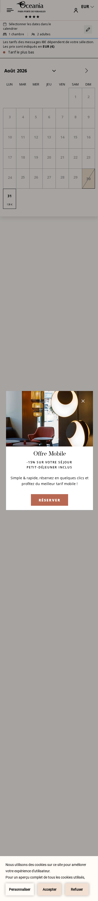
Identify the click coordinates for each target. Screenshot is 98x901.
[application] (49, 878)
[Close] (83, 401)
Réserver (49, 500)
